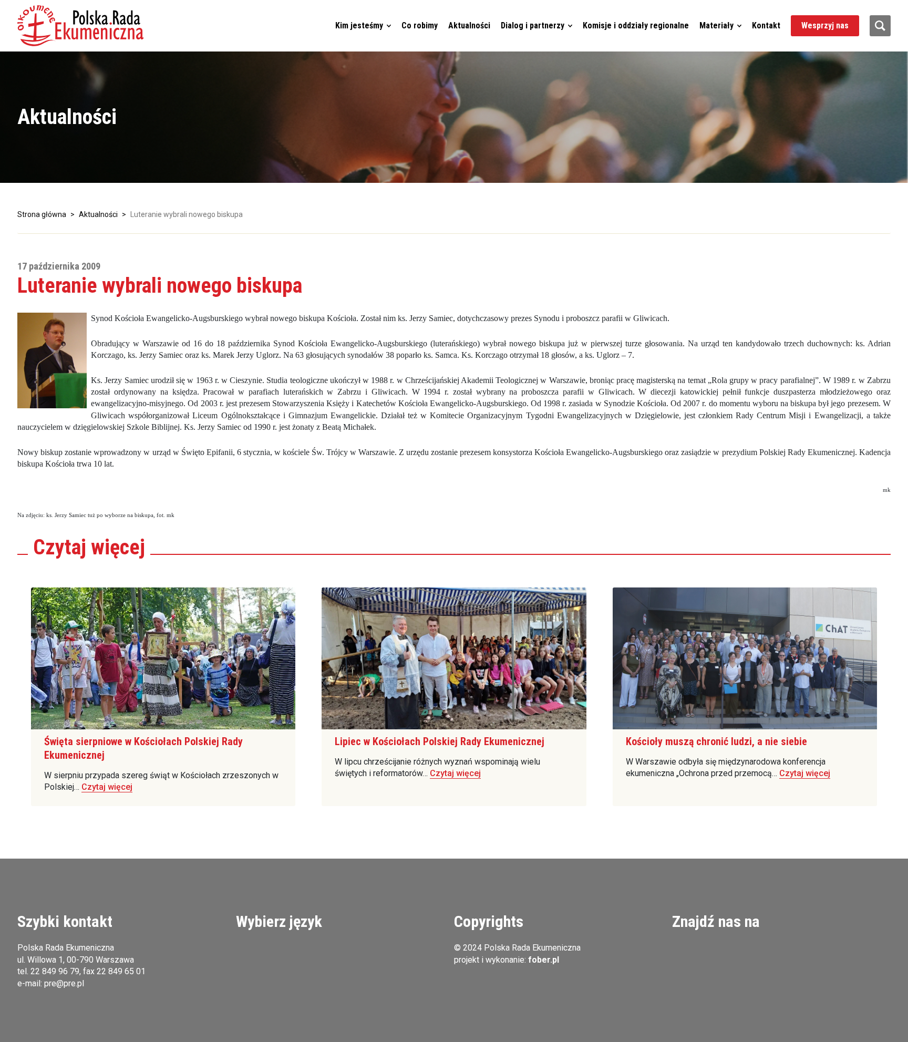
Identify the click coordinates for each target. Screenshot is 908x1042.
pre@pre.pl (64, 983)
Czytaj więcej (106, 787)
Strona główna (41, 214)
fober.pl (543, 960)
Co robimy (419, 25)
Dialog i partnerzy (532, 25)
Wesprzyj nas (825, 25)
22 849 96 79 (54, 971)
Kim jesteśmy (359, 25)
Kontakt (766, 25)
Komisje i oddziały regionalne (636, 25)
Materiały (716, 25)
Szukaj (880, 25)
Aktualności (469, 25)
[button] (80, 25)
